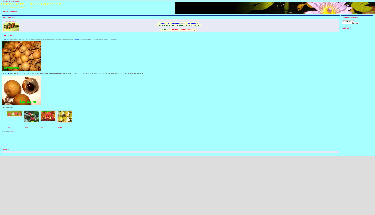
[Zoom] (21, 71)
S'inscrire (11, 1)
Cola (42, 127)
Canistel (59, 127)
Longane (7, 35)
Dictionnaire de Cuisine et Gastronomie (31, 4)
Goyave (26, 127)
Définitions (5, 11)
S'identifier (5, 1)
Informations (13, 11)
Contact (17, 1)
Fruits (11, 131)
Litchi (18, 73)
